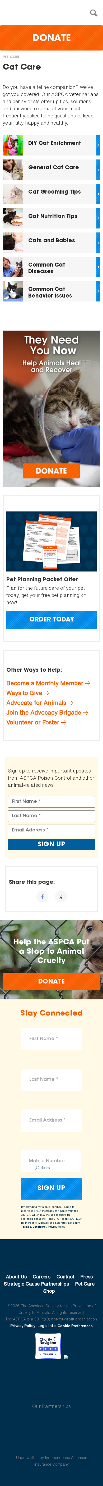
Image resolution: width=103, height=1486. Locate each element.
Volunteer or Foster (32, 722)
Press (86, 1276)
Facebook (24, 1374)
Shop (49, 1290)
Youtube (51, 1374)
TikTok (79, 1374)
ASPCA (52, 1258)
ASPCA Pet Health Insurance (51, 1445)
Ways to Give (24, 693)
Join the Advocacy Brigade (43, 712)
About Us (16, 1276)
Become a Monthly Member (44, 683)
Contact (65, 1276)
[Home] (52, 13)
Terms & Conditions (33, 1227)
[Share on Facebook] (42, 896)
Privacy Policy (56, 1227)
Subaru (51, 1423)
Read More (51, 145)
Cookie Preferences (75, 1326)
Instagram (65, 1374)
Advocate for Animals (36, 702)
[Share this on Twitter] (61, 896)
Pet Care (11, 57)
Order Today (51, 620)
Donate (51, 38)
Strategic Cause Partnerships (36, 1283)
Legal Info (47, 1325)
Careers (41, 1276)
